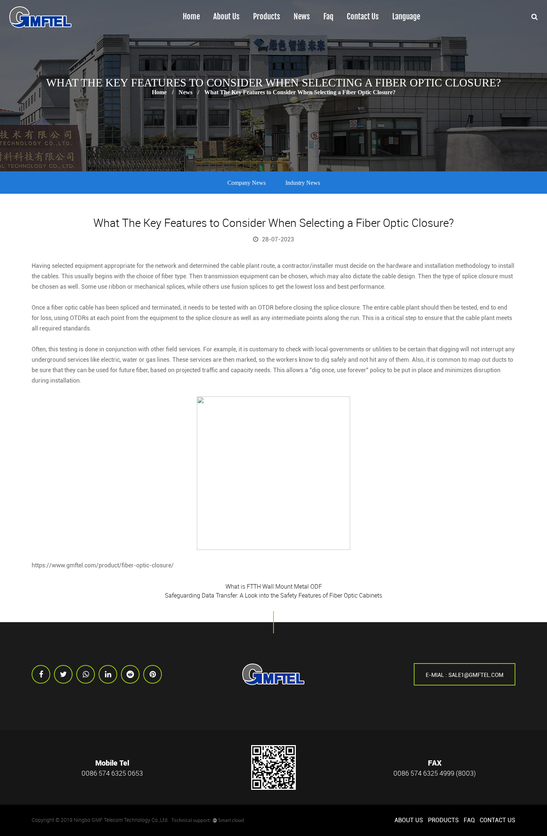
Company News (246, 183)
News (302, 16)
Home (191, 16)
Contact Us (363, 16)
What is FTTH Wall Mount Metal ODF (273, 586)
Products (266, 16)
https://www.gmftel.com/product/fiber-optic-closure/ (103, 565)
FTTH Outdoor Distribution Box (282, 32)
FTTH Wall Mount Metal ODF (278, 28)
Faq (328, 16)
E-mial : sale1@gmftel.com (464, 675)
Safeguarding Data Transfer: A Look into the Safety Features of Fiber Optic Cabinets (273, 595)
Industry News (302, 183)
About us (226, 16)
